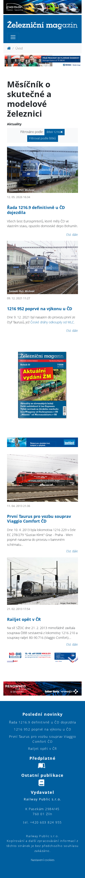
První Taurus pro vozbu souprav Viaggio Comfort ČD (39, 519)
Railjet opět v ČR (24, 619)
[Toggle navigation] (13, 37)
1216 (53, 132)
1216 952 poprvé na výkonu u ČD (39, 308)
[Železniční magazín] (42, 25)
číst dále (72, 234)
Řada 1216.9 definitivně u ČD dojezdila (36, 210)
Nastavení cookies (42, 860)
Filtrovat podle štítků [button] (42, 138)
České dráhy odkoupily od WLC (52, 322)
